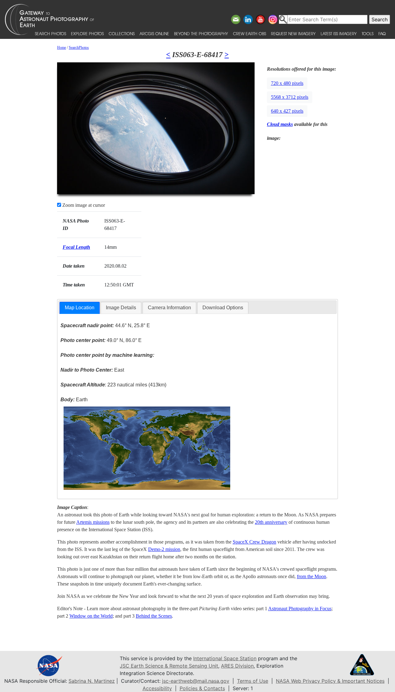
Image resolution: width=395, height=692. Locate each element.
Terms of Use (252, 681)
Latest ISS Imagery (339, 33)
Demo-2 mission (164, 549)
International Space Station (224, 658)
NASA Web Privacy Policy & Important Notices (330, 681)
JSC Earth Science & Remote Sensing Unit (169, 666)
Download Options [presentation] (222, 307)
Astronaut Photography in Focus (299, 608)
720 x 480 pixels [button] (287, 83)
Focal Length (76, 247)
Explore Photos (87, 33)
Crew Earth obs (249, 33)
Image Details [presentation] (121, 307)
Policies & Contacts (202, 688)
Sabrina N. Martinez (92, 681)
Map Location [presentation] (79, 307)
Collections (122, 33)
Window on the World (91, 616)
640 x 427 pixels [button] (287, 111)
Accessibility (157, 688)
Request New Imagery (293, 33)
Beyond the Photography (201, 33)
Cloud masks (280, 124)
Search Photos (50, 33)
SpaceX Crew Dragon (254, 541)
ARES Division (237, 666)
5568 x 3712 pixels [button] (289, 97)
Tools (367, 33)
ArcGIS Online (154, 33)
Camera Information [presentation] (169, 307)
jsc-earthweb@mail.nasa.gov (195, 681)
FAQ (382, 33)
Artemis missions (93, 522)
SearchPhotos (79, 47)
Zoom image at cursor (83, 205)
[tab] (80, 308)
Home (61, 47)
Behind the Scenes (154, 616)
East (92, 370)
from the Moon (311, 576)
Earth (74, 399)
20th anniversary (271, 522)
